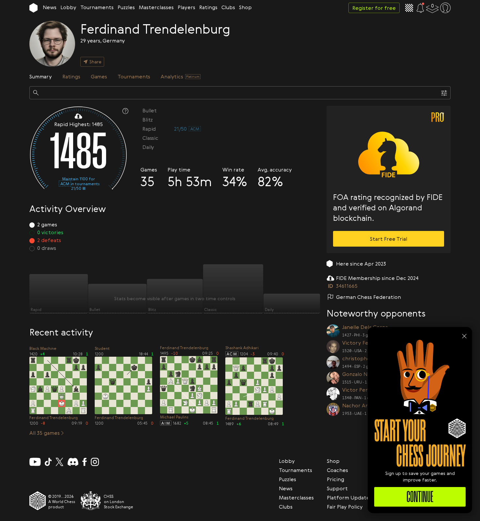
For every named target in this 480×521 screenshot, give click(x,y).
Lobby (68, 7)
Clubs (228, 7)
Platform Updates (349, 497)
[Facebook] (84, 462)
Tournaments (97, 7)
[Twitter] (59, 462)
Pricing (335, 479)
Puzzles (126, 7)
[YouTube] (35, 462)
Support (337, 488)
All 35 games (44, 432)
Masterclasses (156, 7)
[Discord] (73, 462)
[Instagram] (95, 462)
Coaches (337, 470)
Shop (245, 7)
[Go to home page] (33, 8)
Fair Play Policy (345, 506)
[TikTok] (48, 462)
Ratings (208, 7)
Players (186, 7)
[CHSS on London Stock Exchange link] (90, 501)
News (49, 7)
